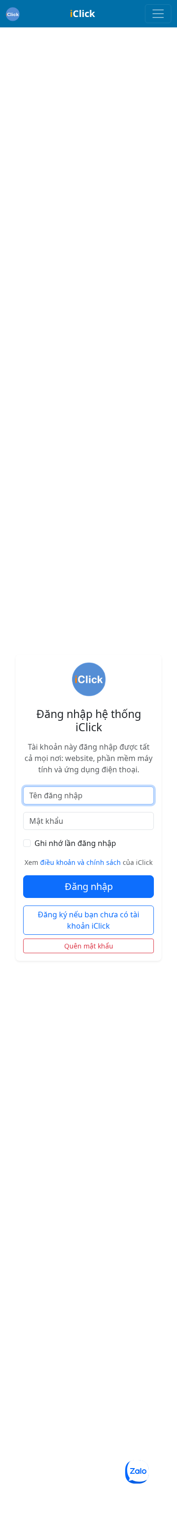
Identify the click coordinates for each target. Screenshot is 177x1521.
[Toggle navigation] (158, 13)
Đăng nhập (89, 886)
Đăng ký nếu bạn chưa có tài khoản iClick (88, 920)
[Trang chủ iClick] (13, 14)
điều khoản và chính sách (80, 862)
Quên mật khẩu (88, 945)
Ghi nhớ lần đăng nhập (75, 843)
